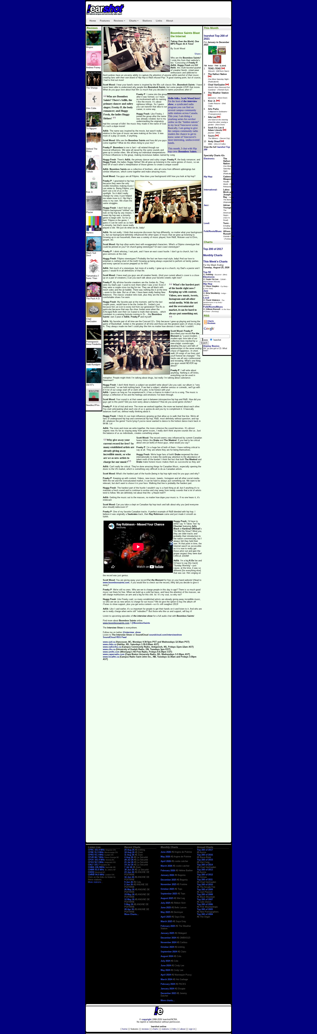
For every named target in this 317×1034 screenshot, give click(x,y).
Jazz (206, 205)
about (182, 1029)
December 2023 (168, 993)
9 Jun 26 (128, 882)
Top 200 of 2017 (213, 249)
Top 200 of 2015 (205, 859)
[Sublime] (93, 105)
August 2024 (167, 956)
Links (159, 20)
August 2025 (167, 898)
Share (197, 54)
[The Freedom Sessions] (93, 250)
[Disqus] (152, 709)
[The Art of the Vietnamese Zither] (93, 126)
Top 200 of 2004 (205, 914)
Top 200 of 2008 (205, 894)
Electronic (209, 158)
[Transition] (93, 209)
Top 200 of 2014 (205, 864)
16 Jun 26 (129, 877)
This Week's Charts (215, 261)
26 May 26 (129, 889)
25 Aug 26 (129, 850)
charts (155, 1029)
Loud (206, 223)
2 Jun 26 (128, 884)
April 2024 (166, 975)
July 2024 (165, 961)
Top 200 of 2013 (205, 869)
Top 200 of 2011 (205, 879)
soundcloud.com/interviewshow (165, 635)
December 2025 (168, 879)
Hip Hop (208, 176)
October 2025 (167, 889)
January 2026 (167, 875)
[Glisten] (93, 146)
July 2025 (165, 903)
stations (165, 1029)
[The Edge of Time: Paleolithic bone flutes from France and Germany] (93, 339)
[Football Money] (93, 189)
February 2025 (168, 926)
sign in (192, 1029)
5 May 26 (128, 904)
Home (92, 20)
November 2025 (168, 884)
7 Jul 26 (128, 867)
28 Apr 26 (129, 909)
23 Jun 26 (129, 872)
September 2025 (169, 893)
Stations (147, 20)
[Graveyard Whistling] (93, 382)
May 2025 (165, 912)
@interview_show (132, 632)
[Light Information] (93, 316)
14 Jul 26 (128, 864)
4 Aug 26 (128, 857)
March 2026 (166, 866)
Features (105, 20)
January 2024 (167, 988)
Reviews (120, 21)
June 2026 (166, 852)
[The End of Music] (93, 230)
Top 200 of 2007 (205, 899)
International (210, 189)
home (124, 1029)
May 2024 (165, 970)
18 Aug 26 (129, 852)
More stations (94, 882)
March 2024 (166, 979)
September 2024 (169, 951)
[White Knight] (93, 362)
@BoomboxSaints (140, 623)
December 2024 (168, 937)
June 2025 (166, 907)
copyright (146, 1019)
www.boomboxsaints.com (116, 582)
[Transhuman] (93, 65)
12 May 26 (129, 899)
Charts (134, 21)
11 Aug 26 (129, 855)
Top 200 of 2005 (205, 909)
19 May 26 (129, 894)
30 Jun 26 (129, 869)
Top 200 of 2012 (205, 874)
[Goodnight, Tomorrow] (93, 402)
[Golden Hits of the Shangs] (93, 85)
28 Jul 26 (128, 859)
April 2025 (166, 916)
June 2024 (166, 965)
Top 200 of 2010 (205, 884)
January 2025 (167, 933)
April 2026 (166, 861)
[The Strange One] (93, 44)
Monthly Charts (212, 255)
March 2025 (166, 921)
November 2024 (168, 942)
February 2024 (168, 984)
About (169, 20)
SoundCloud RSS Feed (114, 637)
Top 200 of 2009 (205, 889)
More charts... (168, 1000)
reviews (145, 1029)
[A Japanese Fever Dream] (93, 169)
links (174, 1029)
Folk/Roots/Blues (212, 231)
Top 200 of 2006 (205, 904)
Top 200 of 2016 (205, 855)
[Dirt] (93, 273)
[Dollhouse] (93, 296)
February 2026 (168, 870)
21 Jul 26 (128, 862)
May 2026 (165, 856)
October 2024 (167, 947)
